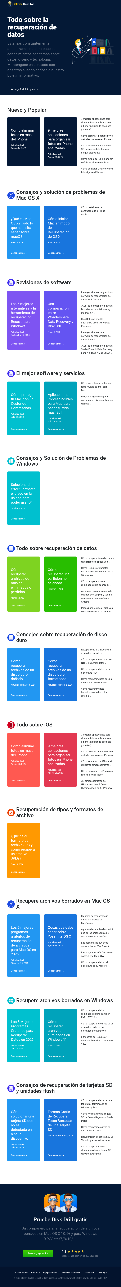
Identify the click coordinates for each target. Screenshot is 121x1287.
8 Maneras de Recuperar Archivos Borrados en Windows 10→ (97, 1040)
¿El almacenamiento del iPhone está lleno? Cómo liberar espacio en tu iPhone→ (96, 784)
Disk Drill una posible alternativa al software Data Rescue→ (95, 323)
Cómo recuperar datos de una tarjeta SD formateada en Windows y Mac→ (96, 1104)
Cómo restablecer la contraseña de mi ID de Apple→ (93, 211)
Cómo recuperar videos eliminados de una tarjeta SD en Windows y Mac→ (96, 1150)
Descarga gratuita (38, 1253)
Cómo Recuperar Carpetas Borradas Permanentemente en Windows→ (97, 572)
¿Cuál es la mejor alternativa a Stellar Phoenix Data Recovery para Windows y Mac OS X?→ (97, 349)
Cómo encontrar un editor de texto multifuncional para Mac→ (96, 387)
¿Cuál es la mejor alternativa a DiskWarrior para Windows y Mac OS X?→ (97, 309)
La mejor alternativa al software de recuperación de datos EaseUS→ (96, 336)
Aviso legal (102, 1272)
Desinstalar (89, 1272)
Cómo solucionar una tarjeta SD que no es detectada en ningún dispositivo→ (96, 149)
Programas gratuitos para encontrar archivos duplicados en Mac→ (97, 400)
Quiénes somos (21, 1272)
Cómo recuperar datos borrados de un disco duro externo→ (94, 692)
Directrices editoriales (70, 1272)
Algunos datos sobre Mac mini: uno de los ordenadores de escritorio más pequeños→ (97, 933)
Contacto (35, 1272)
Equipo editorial (50, 1272)
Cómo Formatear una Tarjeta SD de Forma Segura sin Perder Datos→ (97, 1117)
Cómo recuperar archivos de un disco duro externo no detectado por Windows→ (97, 1027)
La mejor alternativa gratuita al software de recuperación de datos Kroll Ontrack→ (97, 296)
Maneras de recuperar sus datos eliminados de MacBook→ (94, 920)
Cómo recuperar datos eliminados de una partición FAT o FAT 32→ (95, 1014)
